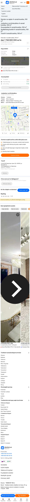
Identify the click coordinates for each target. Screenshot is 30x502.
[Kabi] (27, 43)
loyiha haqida (5, 467)
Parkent (3, 378)
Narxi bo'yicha (14, 209)
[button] (17, 340)
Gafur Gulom (4, 422)
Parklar (13, 133)
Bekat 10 (3, 441)
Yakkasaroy (3, 365)
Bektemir (3, 357)
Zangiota (3, 382)
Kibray (2, 384)
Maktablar (22, 133)
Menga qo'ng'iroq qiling (8, 495)
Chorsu (2, 417)
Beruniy (2, 415)
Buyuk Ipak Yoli (4, 407)
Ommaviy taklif (5, 478)
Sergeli (2, 374)
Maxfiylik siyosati (6, 475)
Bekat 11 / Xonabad (5, 443)
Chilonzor (3, 359)
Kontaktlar (23, 495)
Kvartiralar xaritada (5, 391)
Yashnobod (3, 368)
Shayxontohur (4, 376)
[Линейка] (27, 121)
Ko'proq (5, 173)
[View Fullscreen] (26, 128)
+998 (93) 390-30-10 (6, 455)
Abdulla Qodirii (4, 426)
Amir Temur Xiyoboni (6, 411)
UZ (24, 2)
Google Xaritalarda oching (7, 94)
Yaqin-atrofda (5, 209)
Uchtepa (3, 380)
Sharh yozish (22, 190)
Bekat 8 (3, 436)
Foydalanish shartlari (7, 473)
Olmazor (3, 355)
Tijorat (2, 394)
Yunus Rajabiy (4, 428)
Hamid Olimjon (4, 409)
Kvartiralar (3, 389)
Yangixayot (3, 372)
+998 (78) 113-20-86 (6, 453)
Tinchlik (3, 419)
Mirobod (3, 361)
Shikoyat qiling (6, 183)
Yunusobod (3, 370)
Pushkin (3, 405)
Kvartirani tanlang (15, 155)
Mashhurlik (24, 209)
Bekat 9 (3, 438)
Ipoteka (2, 396)
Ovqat (5, 133)
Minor (2, 432)
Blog (2, 398)
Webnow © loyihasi (6, 470)
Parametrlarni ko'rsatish (15, 87)
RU (4, 461)
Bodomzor (3, 430)
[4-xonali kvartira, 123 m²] (10, 345)
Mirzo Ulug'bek (4, 363)
